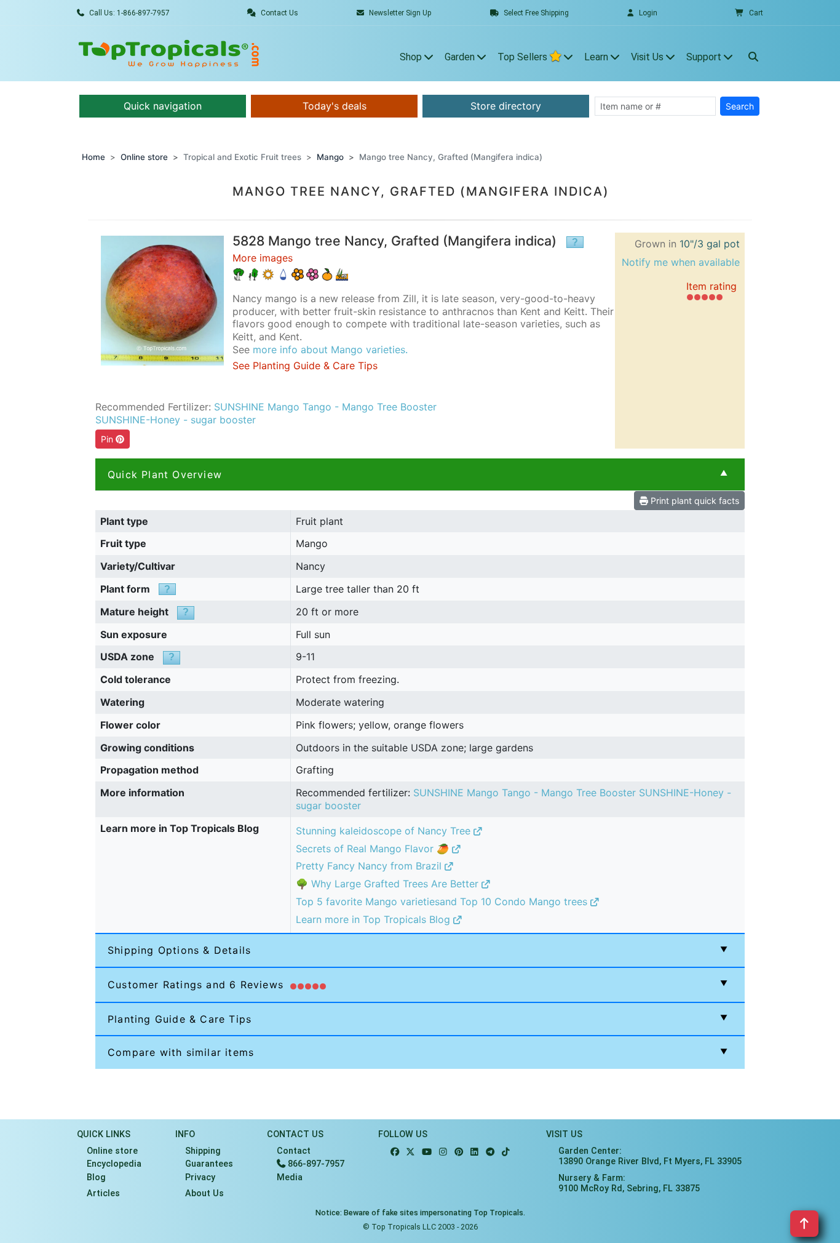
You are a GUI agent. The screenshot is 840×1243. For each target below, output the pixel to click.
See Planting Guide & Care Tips (305, 365)
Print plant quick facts (693, 500)
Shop (412, 57)
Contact (294, 1151)
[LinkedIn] (474, 1152)
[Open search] (753, 53)
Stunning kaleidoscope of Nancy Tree (384, 831)
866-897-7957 (314, 1164)
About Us (204, 1193)
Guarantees (209, 1164)
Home (93, 157)
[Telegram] (490, 1152)
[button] (749, 13)
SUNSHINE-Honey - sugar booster (175, 420)
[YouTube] (427, 1152)
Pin (108, 439)
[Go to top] (804, 1223)
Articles (103, 1193)
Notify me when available (681, 262)
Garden (461, 57)
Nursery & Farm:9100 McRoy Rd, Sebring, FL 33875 (629, 1183)
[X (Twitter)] (410, 1152)
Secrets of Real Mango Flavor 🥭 (374, 848)
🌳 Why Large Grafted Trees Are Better (388, 883)
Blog (96, 1177)
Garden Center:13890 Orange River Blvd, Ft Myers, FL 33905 (650, 1156)
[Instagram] (443, 1152)
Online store (144, 157)
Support (705, 57)
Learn (597, 57)
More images (262, 258)
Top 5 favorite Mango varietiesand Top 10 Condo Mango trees (443, 901)
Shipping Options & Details (179, 950)
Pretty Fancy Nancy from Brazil (370, 866)
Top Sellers (523, 57)
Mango (330, 157)
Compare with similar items (181, 1052)
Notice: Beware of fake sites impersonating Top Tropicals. (420, 1212)
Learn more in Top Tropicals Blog (374, 919)
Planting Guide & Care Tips (180, 1019)
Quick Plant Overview (165, 474)
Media (290, 1177)
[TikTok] (506, 1152)
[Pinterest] (458, 1152)
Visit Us (648, 57)
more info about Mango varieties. (330, 349)
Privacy (200, 1177)
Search (740, 106)
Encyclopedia (114, 1164)
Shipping (203, 1151)
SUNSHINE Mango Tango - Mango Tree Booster (325, 407)
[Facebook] (394, 1152)
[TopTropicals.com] (169, 53)
